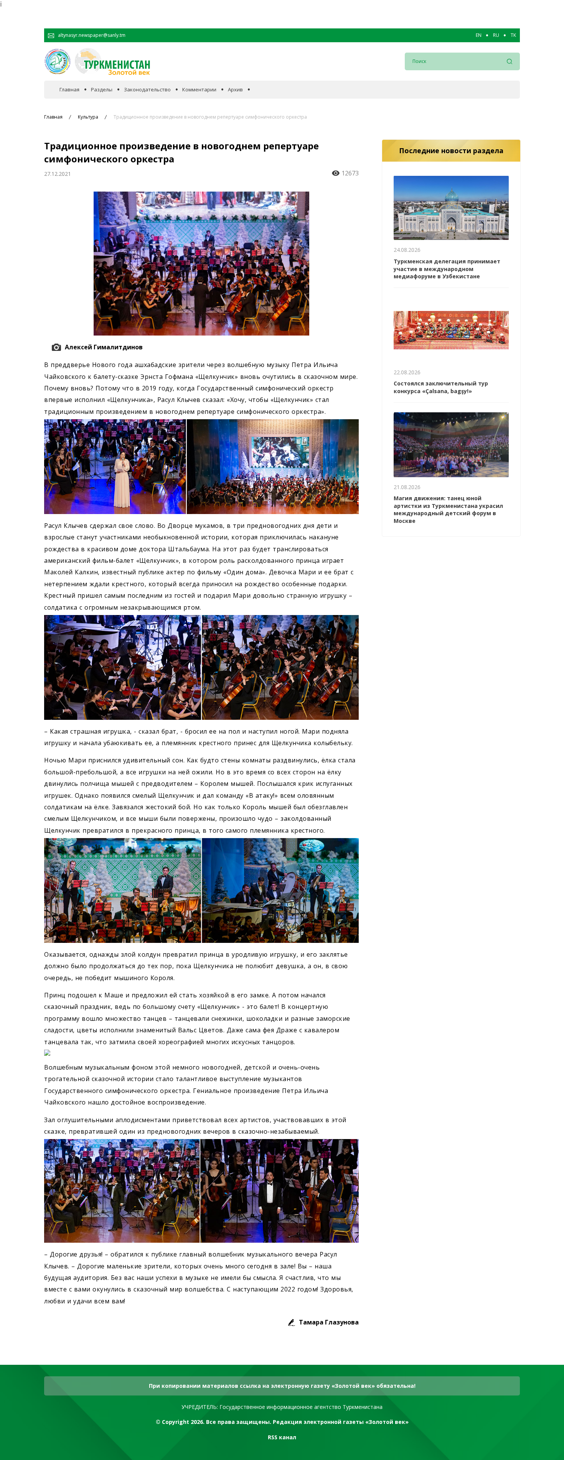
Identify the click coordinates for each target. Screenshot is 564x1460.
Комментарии (199, 89)
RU (496, 35)
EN (479, 35)
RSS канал (282, 1437)
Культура (88, 117)
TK (513, 35)
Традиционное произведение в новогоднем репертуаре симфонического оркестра (210, 117)
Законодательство (147, 89)
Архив (235, 89)
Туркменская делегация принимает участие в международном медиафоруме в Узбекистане (447, 269)
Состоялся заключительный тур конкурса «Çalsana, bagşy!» (441, 387)
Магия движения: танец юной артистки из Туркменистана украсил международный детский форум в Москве (448, 509)
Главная (69, 89)
